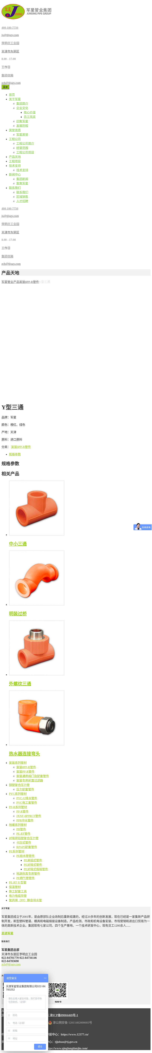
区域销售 (22, 196)
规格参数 (15, 454)
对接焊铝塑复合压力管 (24, 838)
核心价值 (30, 112)
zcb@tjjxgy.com (11, 964)
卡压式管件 (23, 842)
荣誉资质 (15, 130)
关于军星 (15, 99)
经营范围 (22, 148)
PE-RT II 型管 (17, 882)
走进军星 (7, 933)
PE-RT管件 (23, 833)
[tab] (80, 454)
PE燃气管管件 (25, 878)
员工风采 (30, 116)
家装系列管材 (18, 762)
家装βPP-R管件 (21, 447)
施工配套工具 (18, 891)
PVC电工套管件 (26, 802)
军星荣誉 (22, 134)
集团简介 (22, 103)
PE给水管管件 (25, 855)
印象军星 (22, 121)
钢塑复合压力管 (19, 785)
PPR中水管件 (25, 820)
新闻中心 (15, 174)
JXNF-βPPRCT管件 (28, 816)
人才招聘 (22, 201)
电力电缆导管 (18, 895)
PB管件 (21, 829)
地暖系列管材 (18, 824)
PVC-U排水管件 (26, 798)
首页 (12, 94)
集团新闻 (22, 179)
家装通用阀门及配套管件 (32, 776)
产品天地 (15, 156)
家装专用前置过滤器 (29, 780)
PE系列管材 (16, 851)
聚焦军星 (22, 183)
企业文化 (22, 108)
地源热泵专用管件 (28, 873)
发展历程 (22, 125)
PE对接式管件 (33, 864)
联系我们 (15, 187)
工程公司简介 (25, 143)
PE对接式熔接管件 (36, 869)
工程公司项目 (25, 152)
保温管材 (15, 887)
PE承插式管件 (33, 860)
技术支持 (15, 165)
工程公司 (15, 139)
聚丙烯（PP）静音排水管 (25, 900)
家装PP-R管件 (25, 771)
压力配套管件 (25, 789)
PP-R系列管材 (18, 807)
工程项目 (15, 161)
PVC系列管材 (18, 793)
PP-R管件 (22, 811)
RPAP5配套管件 (26, 847)
